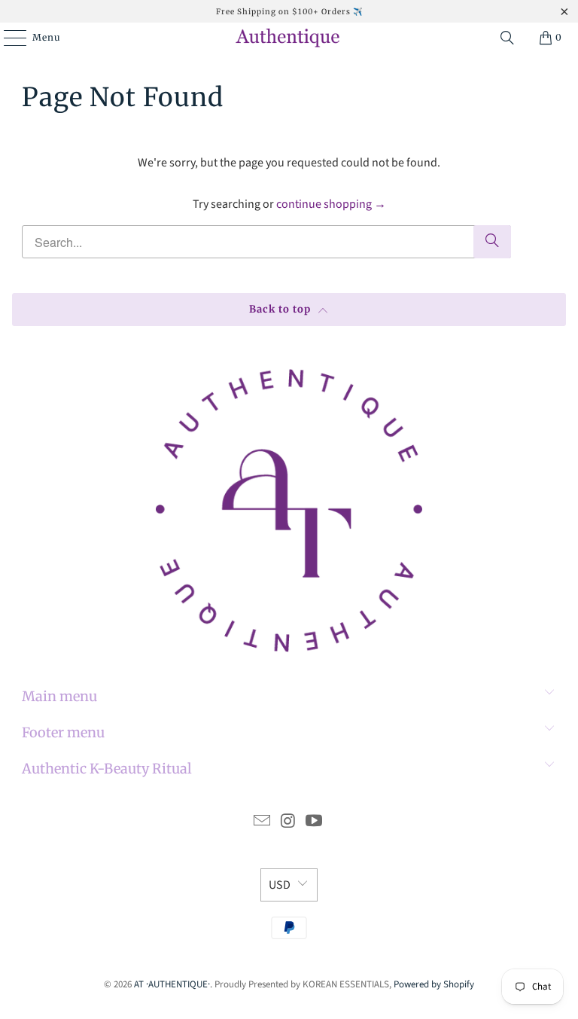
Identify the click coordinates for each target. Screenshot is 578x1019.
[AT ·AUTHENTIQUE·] (289, 38)
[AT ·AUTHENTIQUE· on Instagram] (288, 823)
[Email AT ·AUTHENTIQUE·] (262, 823)
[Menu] (7, 38)
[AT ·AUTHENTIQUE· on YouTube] (314, 823)
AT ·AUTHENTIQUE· (172, 984)
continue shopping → (331, 204)
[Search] (507, 38)
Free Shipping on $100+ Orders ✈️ (289, 12)
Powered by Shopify (434, 984)
